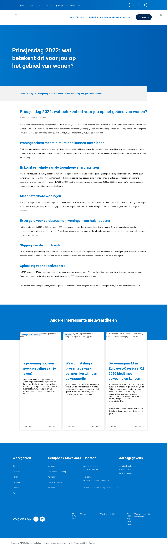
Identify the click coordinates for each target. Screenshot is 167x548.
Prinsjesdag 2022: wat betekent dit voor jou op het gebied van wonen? (70, 93)
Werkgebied (22, 458)
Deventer (16, 471)
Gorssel (16, 487)
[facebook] (36, 519)
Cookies (91, 543)
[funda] (88, 519)
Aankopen (52, 477)
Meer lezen (53, 426)
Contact (142, 17)
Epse (15, 493)
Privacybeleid (79, 543)
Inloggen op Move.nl (137, 5)
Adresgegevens (131, 458)
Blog (31, 93)
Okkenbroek (17, 482)
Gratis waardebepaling (110, 17)
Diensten (80, 17)
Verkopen (52, 466)
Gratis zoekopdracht (56, 482)
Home (71, 17)
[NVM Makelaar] (74, 519)
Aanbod (92, 17)
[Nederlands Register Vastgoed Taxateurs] (129, 519)
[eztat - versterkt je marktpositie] (142, 519)
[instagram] (42, 519)
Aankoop (37, 335)
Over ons (127, 17)
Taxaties (51, 487)
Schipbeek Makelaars (64, 458)
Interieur (68, 335)
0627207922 (27, 5)
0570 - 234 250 (45, 5)
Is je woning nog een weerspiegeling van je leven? (39, 368)
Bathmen (16, 466)
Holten (15, 477)
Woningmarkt (27, 335)
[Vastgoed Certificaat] (111, 519)
